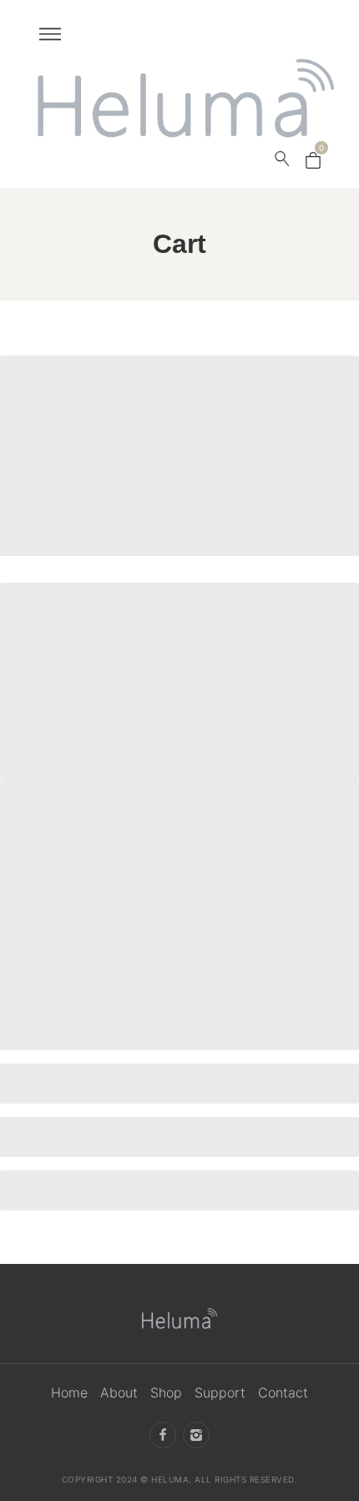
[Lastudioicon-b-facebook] (162, 1434)
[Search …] (282, 158)
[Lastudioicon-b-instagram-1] (196, 1434)
